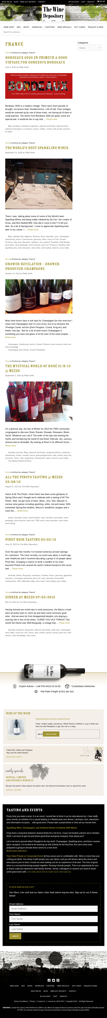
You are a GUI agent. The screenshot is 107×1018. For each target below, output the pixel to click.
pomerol (66, 129)
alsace (10, 518)
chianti (18, 455)
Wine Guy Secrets (28, 2)
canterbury (35, 575)
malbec (43, 129)
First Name (14, 914)
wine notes (35, 248)
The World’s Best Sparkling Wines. (37, 148)
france (35, 129)
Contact (41, 2)
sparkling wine (11, 248)
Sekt (68, 245)
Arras (43, 236)
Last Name (14, 924)
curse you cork (21, 633)
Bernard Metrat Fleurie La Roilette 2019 (53, 719)
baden (19, 575)
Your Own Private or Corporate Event (25, 856)
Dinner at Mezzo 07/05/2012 (30, 597)
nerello (42, 633)
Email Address (16, 904)
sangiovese (29, 458)
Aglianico (28, 236)
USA (18, 581)
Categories (83, 43)
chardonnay (10, 239)
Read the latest (14, 757)
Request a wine (95, 27)
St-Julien (8, 132)
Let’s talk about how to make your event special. (49, 872)
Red (19, 27)
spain (48, 458)
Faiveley (44, 575)
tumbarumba (10, 581)
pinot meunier (34, 245)
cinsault (25, 455)
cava (56, 236)
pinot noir (45, 245)
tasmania (50, 578)
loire (19, 242)
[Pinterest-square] (58, 980)
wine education (24, 248)
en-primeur (27, 129)
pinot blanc (9, 245)
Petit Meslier (65, 242)
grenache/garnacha (44, 455)
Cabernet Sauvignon (13, 129)
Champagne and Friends (18, 350)
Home (7, 53)
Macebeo (26, 242)
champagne (64, 236)
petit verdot (57, 129)
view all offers (13, 790)
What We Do (7, 2)
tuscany (55, 458)
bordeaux (17, 126)
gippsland (68, 575)
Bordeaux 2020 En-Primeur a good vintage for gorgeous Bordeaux (36, 60)
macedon (49, 518)
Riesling (62, 245)
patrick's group (52, 633)
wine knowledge (11, 347)
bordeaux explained (30, 126)
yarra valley (64, 248)
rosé (21, 458)
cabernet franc (62, 126)
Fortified (50, 27)
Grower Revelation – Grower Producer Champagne (32, 266)
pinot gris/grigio (21, 245)
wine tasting (46, 248)
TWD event (39, 520)
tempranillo (59, 578)
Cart (83, 2)
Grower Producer (43, 344)
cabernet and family (47, 126)
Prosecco (54, 245)
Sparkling (37, 27)
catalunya (66, 452)
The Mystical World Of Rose (19, 461)
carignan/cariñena (53, 452)
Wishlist (91, 2)
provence (9, 458)
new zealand (44, 242)
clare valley (9, 633)
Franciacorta (27, 239)
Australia (49, 236)
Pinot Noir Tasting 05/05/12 (30, 539)
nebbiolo (34, 242)
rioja (43, 578)
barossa (19, 452)
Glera (44, 239)
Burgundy (26, 575)
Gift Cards (79, 27)
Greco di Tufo (53, 239)
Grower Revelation (37, 350)
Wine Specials (64, 27)
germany (37, 239)
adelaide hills (18, 236)
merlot (49, 129)
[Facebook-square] (49, 980)
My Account (74, 2)
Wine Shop (9, 27)
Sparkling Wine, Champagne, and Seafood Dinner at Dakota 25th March (42, 828)
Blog (16, 2)
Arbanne (36, 236)
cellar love (55, 630)
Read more (52, 119)
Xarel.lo (55, 248)
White (26, 27)
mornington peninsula (23, 578)
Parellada (55, 242)
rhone (16, 458)
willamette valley (28, 581)
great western (34, 518)
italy (15, 242)
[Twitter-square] (53, 980)
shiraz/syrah (40, 458)
